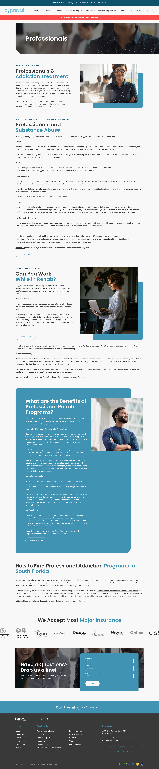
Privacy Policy (52, 764)
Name (89, 658)
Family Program (43, 738)
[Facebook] (153, 11)
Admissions (88, 10)
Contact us (20, 248)
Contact (120, 10)
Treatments (46, 10)
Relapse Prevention (77, 744)
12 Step (72, 741)
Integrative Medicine (45, 741)
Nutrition (72, 738)
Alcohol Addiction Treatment (49, 748)
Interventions (42, 744)
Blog (17, 751)
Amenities (20, 734)
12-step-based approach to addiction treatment (117, 590)
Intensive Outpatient (77, 731)
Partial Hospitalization (46, 731)
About (35, 10)
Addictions (60, 10)
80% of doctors (23, 236)
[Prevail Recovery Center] (14, 10)
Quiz (17, 754)
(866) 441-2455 (91, 17)
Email (89, 666)
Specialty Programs (105, 10)
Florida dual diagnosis (120, 593)
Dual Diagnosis (75, 734)
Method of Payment (94, 673)
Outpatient (41, 734)
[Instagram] (148, 11)
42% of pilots (37, 207)
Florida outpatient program (40, 580)
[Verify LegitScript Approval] (142, 764)
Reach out (38, 533)
